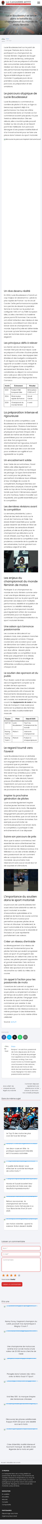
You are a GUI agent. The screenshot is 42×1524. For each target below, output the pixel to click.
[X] (14, 1037)
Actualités (5, 1497)
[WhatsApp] (20, 1037)
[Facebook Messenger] (9, 1037)
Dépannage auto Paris (10, 1513)
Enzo (7, 39)
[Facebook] (4, 1037)
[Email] (25, 1037)
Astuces (5, 1499)
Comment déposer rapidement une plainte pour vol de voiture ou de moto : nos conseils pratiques (31, 1088)
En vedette (5, 1494)
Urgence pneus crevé (9, 1516)
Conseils (5, 1502)
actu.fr (14, 1022)
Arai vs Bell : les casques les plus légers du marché (9, 1088)
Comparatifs (6, 1505)
